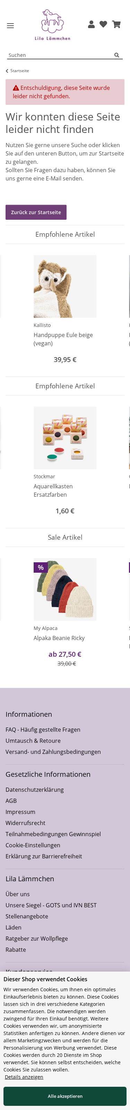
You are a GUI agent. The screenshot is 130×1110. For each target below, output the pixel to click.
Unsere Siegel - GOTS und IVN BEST (51, 905)
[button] (91, 24)
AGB (11, 801)
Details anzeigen (24, 1077)
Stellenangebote (27, 916)
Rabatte (16, 949)
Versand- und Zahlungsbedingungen (53, 752)
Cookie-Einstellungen (33, 845)
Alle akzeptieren (65, 1096)
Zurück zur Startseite (36, 212)
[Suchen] (118, 55)
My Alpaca (46, 628)
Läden (13, 927)
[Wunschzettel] (103, 24)
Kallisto (42, 325)
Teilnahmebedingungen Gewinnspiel (53, 834)
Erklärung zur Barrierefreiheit (44, 856)
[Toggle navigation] (10, 26)
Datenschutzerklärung (35, 789)
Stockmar (44, 476)
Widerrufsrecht (25, 823)
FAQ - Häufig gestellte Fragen (43, 729)
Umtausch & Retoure (33, 741)
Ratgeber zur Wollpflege (37, 938)
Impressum (20, 812)
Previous (17, 310)
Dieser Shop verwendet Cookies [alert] (45, 979)
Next (113, 310)
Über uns (18, 894)
